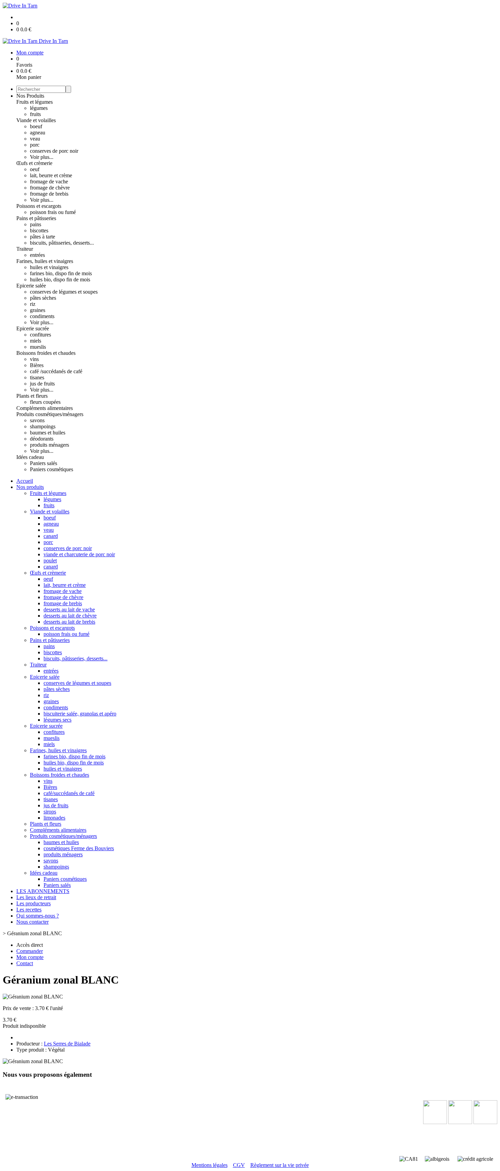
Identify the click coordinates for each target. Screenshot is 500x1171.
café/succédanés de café (69, 793)
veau (35, 139)
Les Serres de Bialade (67, 1043)
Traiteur (24, 249)
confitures (40, 334)
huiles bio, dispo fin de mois (60, 279)
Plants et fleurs (32, 396)
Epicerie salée (31, 285)
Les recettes (28, 909)
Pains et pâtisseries (36, 218)
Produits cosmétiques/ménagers (49, 414)
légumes (39, 108)
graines (37, 310)
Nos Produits (30, 96)
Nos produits (30, 487)
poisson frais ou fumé (53, 212)
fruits (35, 114)
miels (35, 341)
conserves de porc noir (54, 151)
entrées (37, 255)
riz (32, 304)
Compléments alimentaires (44, 408)
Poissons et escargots (38, 206)
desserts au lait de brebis (69, 622)
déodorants (41, 439)
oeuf (34, 169)
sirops (50, 811)
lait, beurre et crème (51, 175)
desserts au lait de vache (69, 609)
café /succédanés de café (56, 371)
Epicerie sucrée (32, 328)
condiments (42, 316)
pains (35, 224)
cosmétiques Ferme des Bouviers (79, 848)
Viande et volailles (36, 120)
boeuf (36, 126)
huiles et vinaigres (49, 267)
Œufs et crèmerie (34, 163)
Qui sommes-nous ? (37, 916)
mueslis (38, 347)
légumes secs (57, 720)
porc (34, 145)
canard (51, 536)
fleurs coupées (45, 402)
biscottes (39, 230)
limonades (54, 818)
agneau (37, 132)
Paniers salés (43, 463)
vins (34, 359)
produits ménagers (49, 445)
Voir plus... (41, 157)
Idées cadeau (30, 457)
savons (37, 420)
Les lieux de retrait (36, 897)
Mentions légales (209, 1165)
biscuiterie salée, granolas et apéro (80, 713)
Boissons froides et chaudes (46, 353)
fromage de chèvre (50, 188)
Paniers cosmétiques (51, 469)
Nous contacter (32, 922)
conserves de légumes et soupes (64, 292)
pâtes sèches (43, 298)
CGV (239, 1165)
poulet (50, 560)
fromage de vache (49, 181)
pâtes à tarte (42, 237)
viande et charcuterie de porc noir (79, 554)
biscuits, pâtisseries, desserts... (62, 243)
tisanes (37, 377)
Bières (37, 365)
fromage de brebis (49, 194)
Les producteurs (33, 903)
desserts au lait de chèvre (70, 616)
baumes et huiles (47, 432)
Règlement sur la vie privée (279, 1165)
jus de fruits (42, 383)
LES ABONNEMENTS (42, 891)
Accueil (24, 481)
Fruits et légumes (34, 102)
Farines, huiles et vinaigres (44, 261)
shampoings (42, 426)
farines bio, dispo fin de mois (61, 273)
